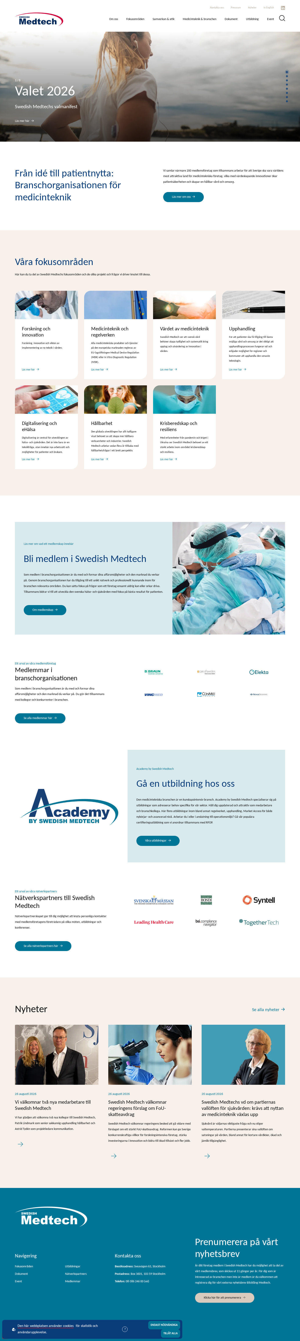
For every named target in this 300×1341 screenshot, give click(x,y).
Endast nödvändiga (164, 1325)
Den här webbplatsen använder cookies (46, 1326)
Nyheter (252, 7)
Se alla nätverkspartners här (41, 946)
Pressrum (236, 7)
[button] (287, 72)
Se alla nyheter (265, 1010)
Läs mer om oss (181, 197)
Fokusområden (135, 19)
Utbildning (252, 19)
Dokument (231, 19)
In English (269, 7)
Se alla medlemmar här (38, 718)
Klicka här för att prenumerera (222, 1297)
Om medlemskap (43, 610)
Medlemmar (72, 1281)
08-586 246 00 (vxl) (132, 1281)
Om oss (113, 19)
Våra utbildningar (155, 840)
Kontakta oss (217, 7)
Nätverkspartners (76, 1274)
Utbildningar (72, 1266)
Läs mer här (22, 121)
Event (270, 19)
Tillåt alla (170, 1333)
